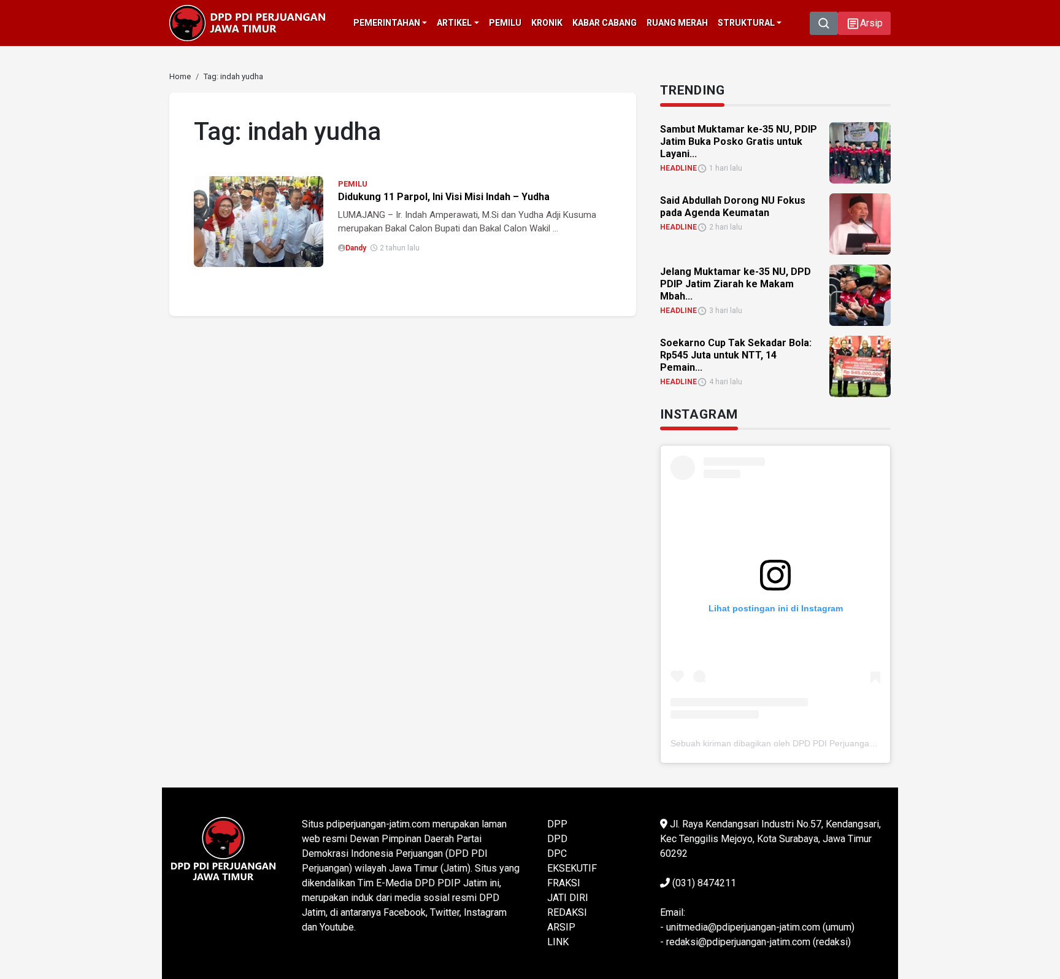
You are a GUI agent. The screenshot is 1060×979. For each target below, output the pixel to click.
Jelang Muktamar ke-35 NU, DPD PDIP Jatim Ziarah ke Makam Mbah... (735, 284)
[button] (864, 23)
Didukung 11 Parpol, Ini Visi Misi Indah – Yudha (444, 197)
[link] (258, 220)
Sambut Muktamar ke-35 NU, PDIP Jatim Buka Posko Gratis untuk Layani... (738, 141)
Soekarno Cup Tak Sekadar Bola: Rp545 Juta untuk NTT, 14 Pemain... (736, 355)
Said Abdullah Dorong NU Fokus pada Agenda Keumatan (732, 207)
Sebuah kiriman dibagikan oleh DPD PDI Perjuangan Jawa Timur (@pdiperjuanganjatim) (841, 743)
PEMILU (352, 183)
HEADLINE (678, 168)
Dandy (355, 248)
